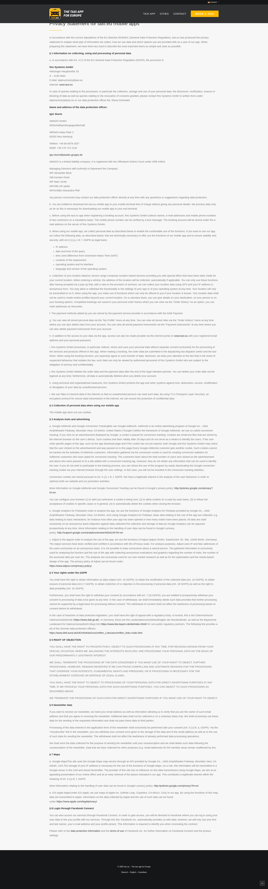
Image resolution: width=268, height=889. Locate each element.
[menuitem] (213, 2)
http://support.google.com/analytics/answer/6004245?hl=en (90, 532)
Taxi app (149, 13)
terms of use (117, 831)
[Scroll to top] (262, 883)
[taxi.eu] (66, 13)
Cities (164, 13)
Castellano (142, 872)
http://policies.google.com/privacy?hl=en (176, 785)
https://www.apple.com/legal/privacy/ (77, 801)
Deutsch (124, 872)
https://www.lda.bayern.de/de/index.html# (124, 624)
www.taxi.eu (66, 84)
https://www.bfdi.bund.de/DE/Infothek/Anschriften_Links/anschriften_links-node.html (95, 633)
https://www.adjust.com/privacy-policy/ (70, 566)
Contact (179, 13)
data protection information (85, 831)
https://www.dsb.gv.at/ (86, 619)
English (133, 872)
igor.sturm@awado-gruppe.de (65, 154)
